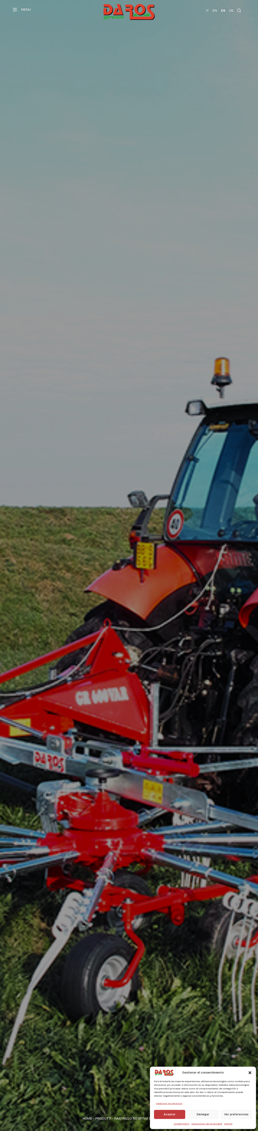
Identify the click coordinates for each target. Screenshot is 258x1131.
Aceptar (170, 1114)
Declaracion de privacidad (206, 1123)
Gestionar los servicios (169, 1103)
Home (87, 1118)
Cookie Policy (181, 1123)
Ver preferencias (236, 1114)
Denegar (203, 1114)
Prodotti (103, 1118)
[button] (250, 1073)
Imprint (228, 1123)
